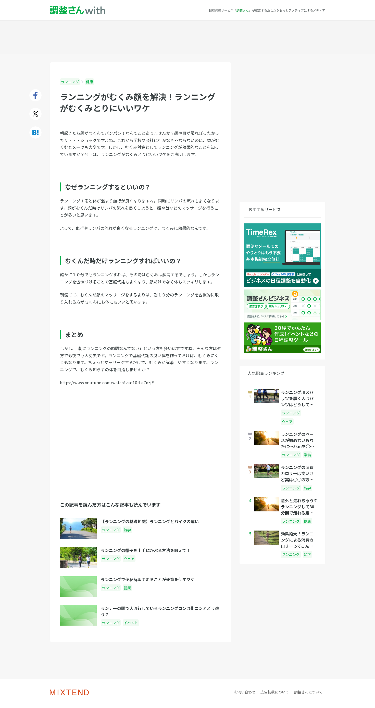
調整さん (242, 10)
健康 (89, 81)
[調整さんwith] (77, 10)
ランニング (70, 81)
